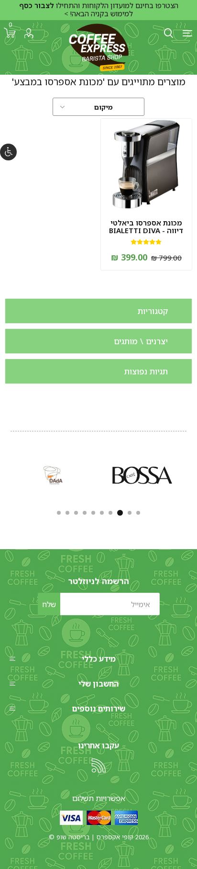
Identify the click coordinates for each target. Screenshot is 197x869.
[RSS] (98, 765)
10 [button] (59, 513)
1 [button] (138, 513)
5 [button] (102, 513)
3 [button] (120, 513)
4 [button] (110, 513)
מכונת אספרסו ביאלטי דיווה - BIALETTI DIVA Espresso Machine (146, 230)
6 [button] (93, 513)
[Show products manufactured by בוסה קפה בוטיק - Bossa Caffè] (142, 475)
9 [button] (67, 513)
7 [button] (85, 513)
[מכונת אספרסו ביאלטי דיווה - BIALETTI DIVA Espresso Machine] (146, 164)
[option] (142, 475)
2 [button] (129, 513)
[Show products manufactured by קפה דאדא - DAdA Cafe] (54, 475)
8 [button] (76, 513)
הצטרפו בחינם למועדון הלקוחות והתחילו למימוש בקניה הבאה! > (98, 9)
